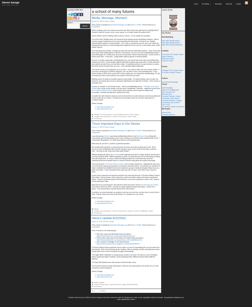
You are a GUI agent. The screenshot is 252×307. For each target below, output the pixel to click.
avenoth (130, 211)
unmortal (136, 211)
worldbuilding (144, 211)
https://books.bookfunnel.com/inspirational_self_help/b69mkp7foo (119, 240)
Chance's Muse (167, 61)
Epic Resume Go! (168, 92)
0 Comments (98, 118)
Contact (238, 4)
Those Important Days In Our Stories (116, 123)
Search (70, 23)
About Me (229, 4)
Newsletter (218, 4)
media (129, 116)
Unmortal (140, 136)
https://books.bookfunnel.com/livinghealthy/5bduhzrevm (116, 236)
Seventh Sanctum (115, 284)
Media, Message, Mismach (109, 17)
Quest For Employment (170, 90)
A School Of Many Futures (121, 114)
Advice (132, 114)
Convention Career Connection (173, 107)
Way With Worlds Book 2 (171, 43)
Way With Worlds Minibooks (172, 45)
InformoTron (166, 112)
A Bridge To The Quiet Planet (103, 114)
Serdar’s (107, 136)
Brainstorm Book (168, 59)
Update (96, 282)
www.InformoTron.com (104, 109)
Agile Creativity (167, 56)
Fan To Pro (166, 105)
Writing (137, 114)
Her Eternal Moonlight (170, 82)
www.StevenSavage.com (119, 25)
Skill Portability (167, 88)
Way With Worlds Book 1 (171, 41)
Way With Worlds (132, 284)
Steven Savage (10, 2)
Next (104, 291)
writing (134, 116)
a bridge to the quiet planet (102, 116)
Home (196, 4)
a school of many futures (119, 116)
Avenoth (116, 154)
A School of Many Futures (103, 90)
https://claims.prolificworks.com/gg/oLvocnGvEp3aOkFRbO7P (118, 244)
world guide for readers (150, 185)
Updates (101, 282)
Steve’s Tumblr (136, 25)
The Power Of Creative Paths (172, 54)
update (124, 284)
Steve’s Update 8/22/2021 (109, 218)
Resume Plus (167, 94)
